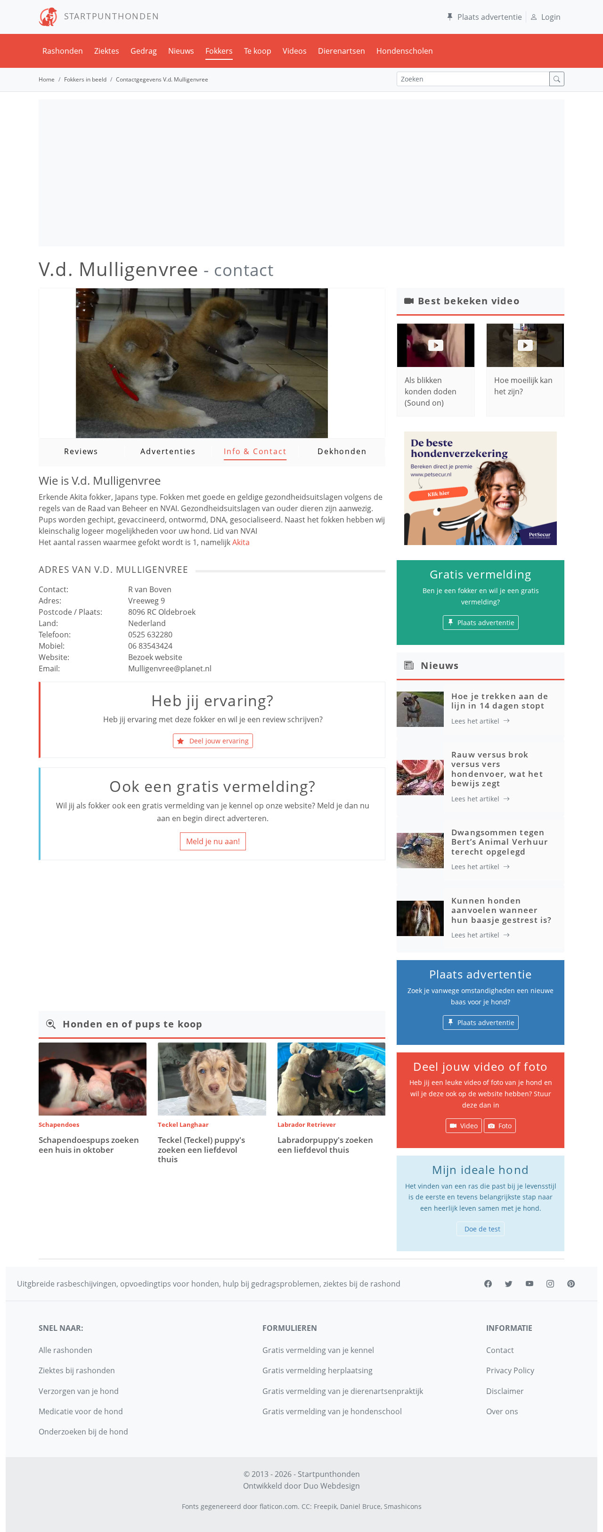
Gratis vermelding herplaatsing (317, 1370)
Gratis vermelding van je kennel (318, 1350)
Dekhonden (342, 451)
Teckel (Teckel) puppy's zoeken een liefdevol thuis (201, 1149)
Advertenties (168, 451)
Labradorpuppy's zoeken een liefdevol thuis (325, 1144)
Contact (500, 1350)
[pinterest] (571, 1284)
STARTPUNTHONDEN (108, 16)
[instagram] (550, 1284)
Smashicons (403, 1506)
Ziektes (106, 51)
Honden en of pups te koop (133, 1024)
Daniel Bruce (360, 1506)
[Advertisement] (301, 173)
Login (551, 17)
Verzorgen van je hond (79, 1391)
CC (306, 1506)
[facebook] (488, 1284)
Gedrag (143, 51)
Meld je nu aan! (213, 841)
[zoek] (556, 79)
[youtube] (529, 1284)
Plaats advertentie (489, 17)
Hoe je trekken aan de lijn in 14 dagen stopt (499, 701)
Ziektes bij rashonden (77, 1370)
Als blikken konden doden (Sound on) (430, 391)
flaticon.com (279, 1506)
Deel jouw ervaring (218, 740)
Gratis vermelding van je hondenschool (332, 1411)
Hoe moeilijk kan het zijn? (523, 386)
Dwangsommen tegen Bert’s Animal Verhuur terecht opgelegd (499, 842)
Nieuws (181, 51)
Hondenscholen (404, 51)
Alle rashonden (65, 1350)
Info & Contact (255, 451)
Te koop (257, 51)
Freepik (325, 1506)
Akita (241, 542)
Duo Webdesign (331, 1486)
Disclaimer (505, 1391)
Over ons (502, 1411)
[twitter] (509, 1284)
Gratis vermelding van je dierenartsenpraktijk (342, 1391)
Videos (295, 51)
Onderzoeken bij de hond (83, 1431)
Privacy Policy (510, 1370)
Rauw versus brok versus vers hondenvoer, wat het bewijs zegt (497, 769)
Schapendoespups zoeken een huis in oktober (89, 1144)
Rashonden (62, 51)
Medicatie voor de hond (81, 1411)
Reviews (81, 451)
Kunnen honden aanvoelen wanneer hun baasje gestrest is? (501, 910)
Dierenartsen (341, 51)
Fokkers (219, 51)
